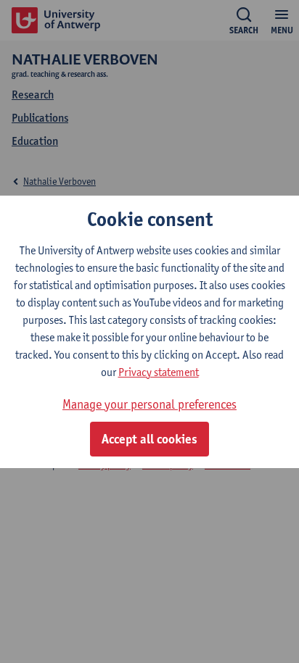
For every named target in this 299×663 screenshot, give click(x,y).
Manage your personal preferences (149, 404)
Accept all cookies (149, 439)
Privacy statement (158, 372)
